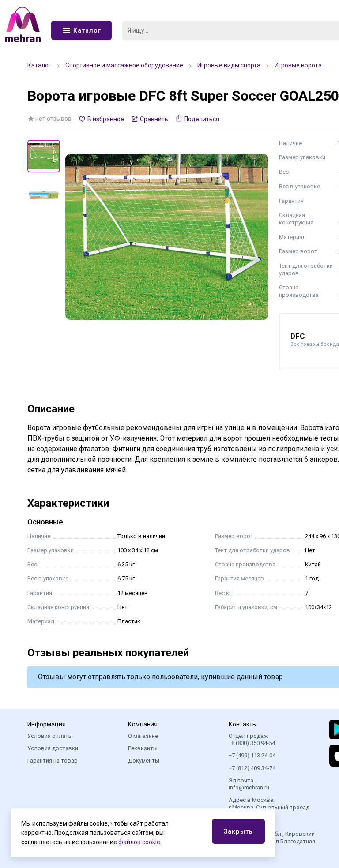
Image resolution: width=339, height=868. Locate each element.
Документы (143, 760)
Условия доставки (52, 748)
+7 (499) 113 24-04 (252, 755)
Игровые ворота (298, 65)
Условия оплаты (50, 736)
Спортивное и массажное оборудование (124, 65)
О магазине (143, 736)
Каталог (39, 65)
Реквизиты (143, 748)
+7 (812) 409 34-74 (252, 768)
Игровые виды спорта (228, 65)
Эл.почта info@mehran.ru (249, 784)
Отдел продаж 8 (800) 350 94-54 (252, 739)
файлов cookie (139, 842)
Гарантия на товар (52, 760)
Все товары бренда (314, 344)
